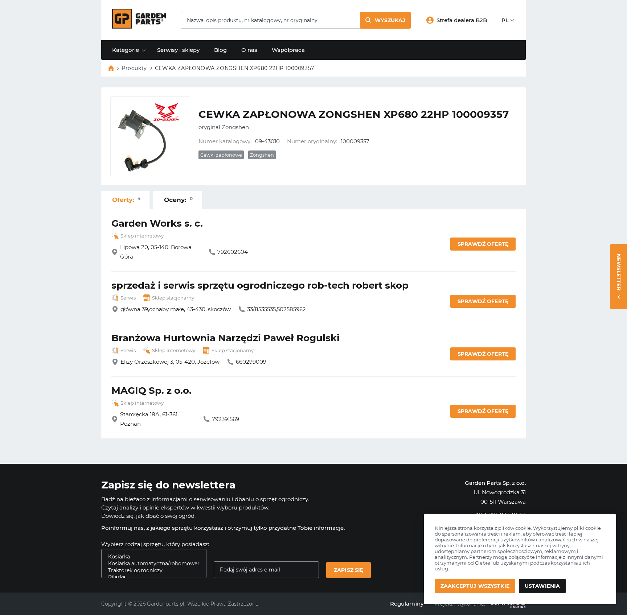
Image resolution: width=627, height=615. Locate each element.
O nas (249, 49)
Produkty (134, 68)
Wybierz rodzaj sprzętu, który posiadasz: (155, 544)
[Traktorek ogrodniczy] (150, 570)
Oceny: (178, 199)
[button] (385, 20)
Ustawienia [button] (542, 586)
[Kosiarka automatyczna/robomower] (150, 563)
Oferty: (126, 199)
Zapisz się (348, 570)
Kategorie (125, 49)
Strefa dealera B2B (462, 20)
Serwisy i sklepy (178, 49)
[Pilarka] (150, 577)
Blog (220, 49)
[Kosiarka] (150, 556)
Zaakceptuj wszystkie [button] (474, 586)
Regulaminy (407, 603)
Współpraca (288, 49)
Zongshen (262, 155)
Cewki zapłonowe (221, 155)
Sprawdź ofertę (483, 244)
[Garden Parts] (139, 26)
